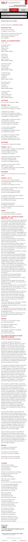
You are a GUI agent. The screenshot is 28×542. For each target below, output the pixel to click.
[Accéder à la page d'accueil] (4, 2)
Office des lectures (13, 16)
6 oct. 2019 (13, 13)
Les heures (14, 10)
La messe (4, 10)
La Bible (23, 10)
